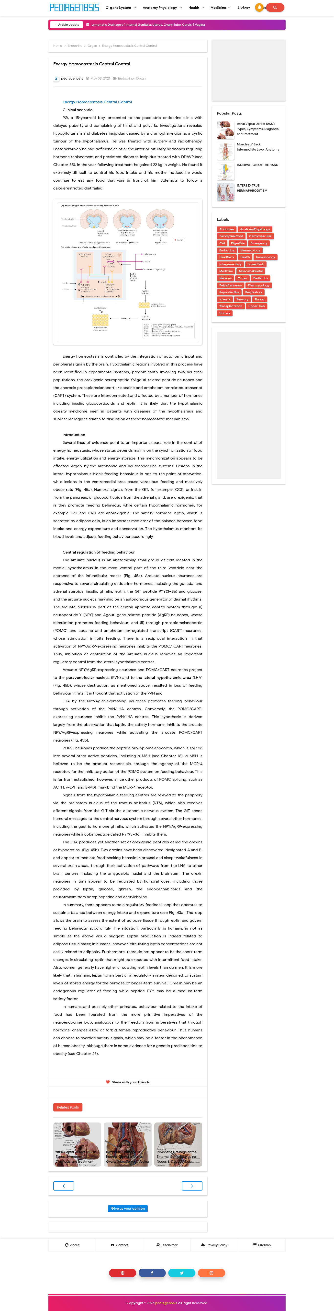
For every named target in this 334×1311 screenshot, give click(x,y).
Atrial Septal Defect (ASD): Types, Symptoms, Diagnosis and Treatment (76, 1157)
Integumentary (230, 264)
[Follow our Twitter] (181, 1273)
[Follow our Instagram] (211, 1273)
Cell (222, 243)
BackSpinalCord (231, 236)
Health (245, 257)
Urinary (224, 313)
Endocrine (126, 78)
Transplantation (230, 306)
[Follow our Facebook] (152, 1273)
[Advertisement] (249, 70)
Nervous (225, 278)
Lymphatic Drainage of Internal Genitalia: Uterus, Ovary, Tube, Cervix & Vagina (148, 25)
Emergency (259, 243)
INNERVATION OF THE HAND (257, 165)
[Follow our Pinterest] (122, 1273)
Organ (141, 78)
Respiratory (253, 292)
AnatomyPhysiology (255, 229)
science (224, 299)
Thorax (260, 299)
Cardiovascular (260, 236)
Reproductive (229, 292)
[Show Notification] (259, 7)
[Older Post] (192, 1186)
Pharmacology (258, 285)
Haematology (250, 250)
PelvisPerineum (230, 285)
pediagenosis (166, 1303)
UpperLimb (256, 306)
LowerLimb (256, 264)
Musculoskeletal (251, 271)
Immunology (265, 257)
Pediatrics (260, 278)
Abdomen (226, 229)
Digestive (238, 243)
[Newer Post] (63, 1186)
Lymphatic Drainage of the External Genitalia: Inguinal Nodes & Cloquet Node (177, 1157)
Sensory (242, 299)
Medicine (226, 271)
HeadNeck (226, 257)
